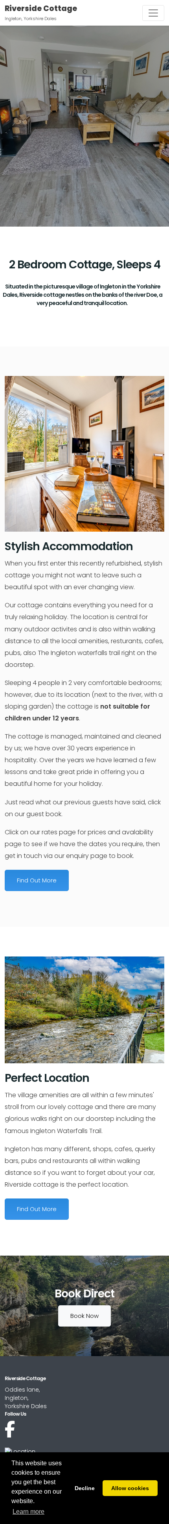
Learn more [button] (28, 1511)
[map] (20, 1451)
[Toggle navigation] (153, 13)
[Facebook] (10, 1429)
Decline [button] (85, 1488)
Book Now (84, 1316)
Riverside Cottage (41, 8)
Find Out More (37, 880)
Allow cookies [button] (130, 1488)
